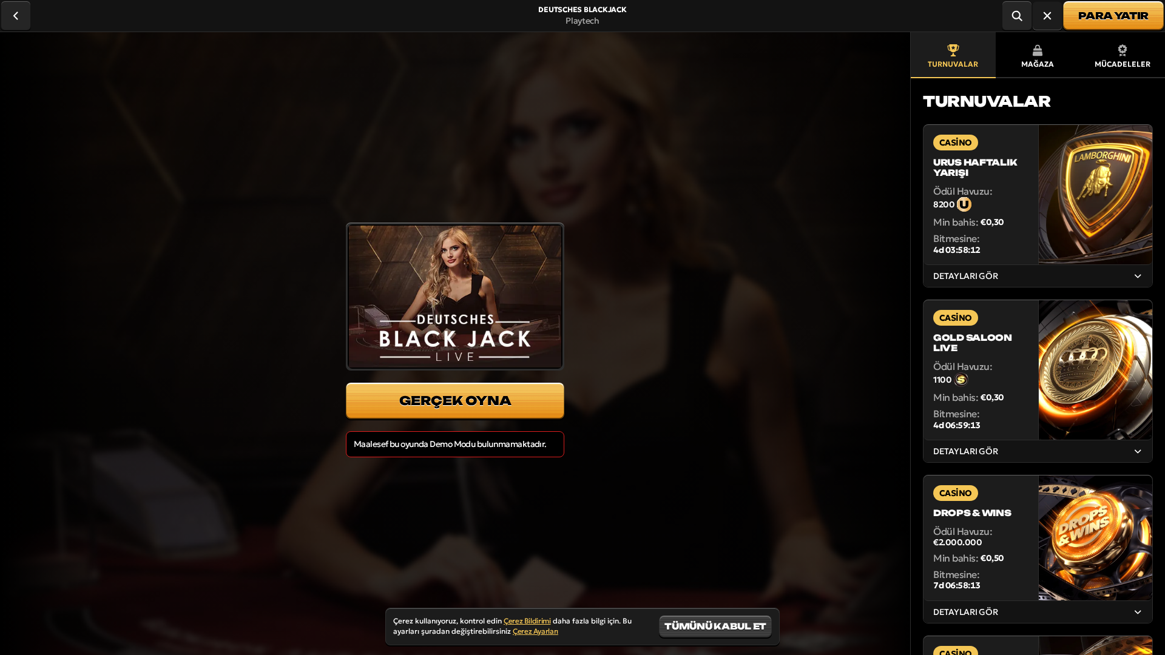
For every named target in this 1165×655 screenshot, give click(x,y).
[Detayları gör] (1138, 276)
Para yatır (1113, 16)
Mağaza (1037, 64)
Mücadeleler (1122, 64)
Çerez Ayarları (535, 631)
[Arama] (1017, 15)
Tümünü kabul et (715, 626)
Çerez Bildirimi (527, 620)
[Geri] (15, 15)
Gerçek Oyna (455, 400)
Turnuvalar (953, 64)
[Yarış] (1047, 15)
